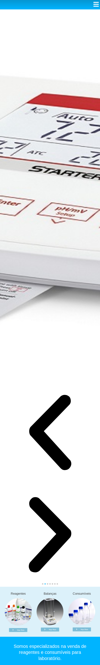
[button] (50, 433)
